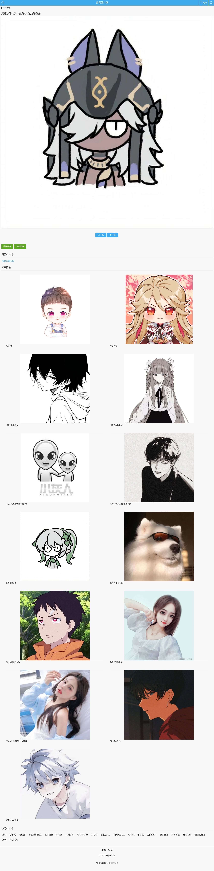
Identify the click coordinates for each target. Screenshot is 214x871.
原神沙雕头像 (8, 261)
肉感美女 (175, 835)
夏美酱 (13, 835)
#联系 (110, 850)
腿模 (4, 840)
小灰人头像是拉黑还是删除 (16, 504)
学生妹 (140, 835)
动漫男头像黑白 (12, 425)
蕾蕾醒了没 (82, 835)
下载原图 (20, 246)
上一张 (101, 235)
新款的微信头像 (116, 662)
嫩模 (4, 835)
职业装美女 (200, 835)
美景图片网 (102, 2)
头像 (8, 8)
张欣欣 (22, 835)
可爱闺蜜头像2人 (116, 425)
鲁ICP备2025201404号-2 (107, 863)
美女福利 (187, 835)
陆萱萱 (131, 835)
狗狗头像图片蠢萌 (117, 583)
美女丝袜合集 (35, 835)
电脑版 (104, 850)
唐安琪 (59, 835)
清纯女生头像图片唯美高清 (16, 741)
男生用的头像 (115, 741)
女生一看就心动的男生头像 (120, 504)
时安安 (94, 835)
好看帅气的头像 (12, 820)
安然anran (105, 835)
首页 (2, 8)
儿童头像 (9, 346)
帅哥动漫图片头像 (13, 662)
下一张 (113, 235)
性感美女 (14, 840)
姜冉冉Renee (119, 835)
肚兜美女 (164, 835)
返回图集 (7, 246)
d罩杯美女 (152, 835)
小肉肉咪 (70, 835)
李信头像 (113, 346)
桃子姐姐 (48, 835)
